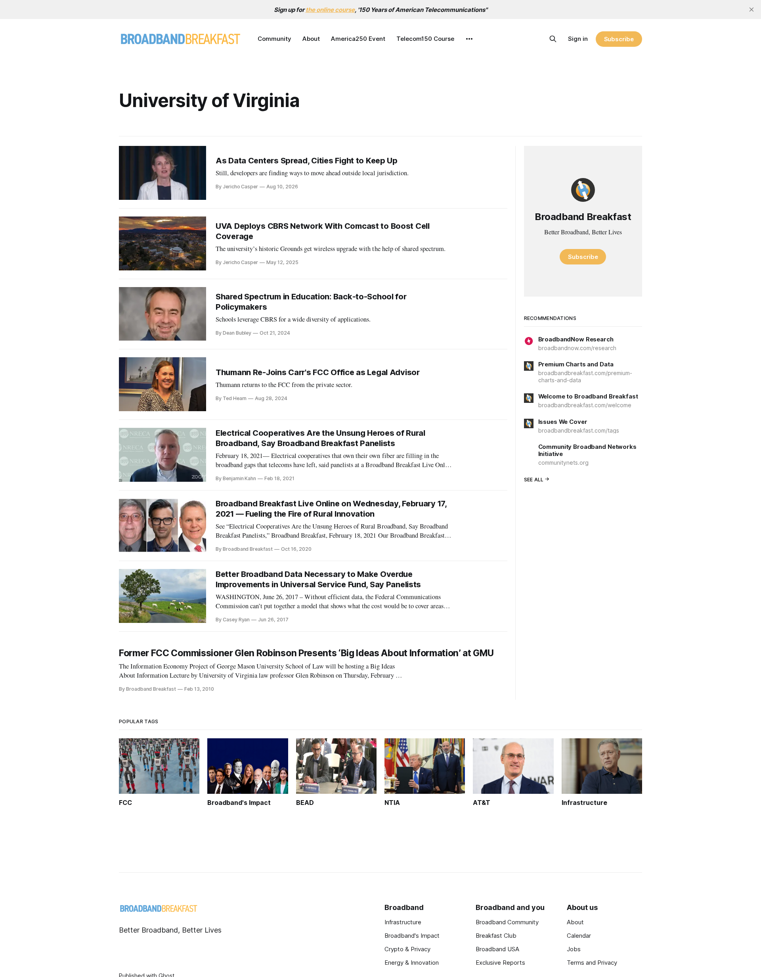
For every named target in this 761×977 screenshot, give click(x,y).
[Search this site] (553, 39)
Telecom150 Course (425, 38)
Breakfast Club (496, 935)
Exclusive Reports (500, 962)
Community (274, 38)
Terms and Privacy (592, 962)
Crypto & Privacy (407, 949)
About (311, 38)
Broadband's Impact (412, 935)
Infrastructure (402, 922)
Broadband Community (507, 922)
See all (534, 479)
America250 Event (358, 38)
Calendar (579, 935)
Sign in (578, 38)
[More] (469, 39)
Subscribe (619, 39)
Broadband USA (497, 949)
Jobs (574, 949)
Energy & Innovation (411, 962)
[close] (751, 9)
